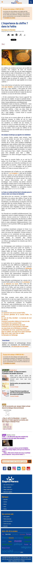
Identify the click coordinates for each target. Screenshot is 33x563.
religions (26, 547)
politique (18, 544)
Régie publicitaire (7, 489)
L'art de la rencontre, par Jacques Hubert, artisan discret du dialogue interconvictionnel (16, 407)
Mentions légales (7, 492)
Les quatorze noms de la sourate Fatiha (13, 313)
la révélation (26, 282)
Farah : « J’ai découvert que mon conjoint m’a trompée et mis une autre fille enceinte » (15, 437)
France (5, 537)
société (7, 551)
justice (4, 541)
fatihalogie (28, 268)
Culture (5, 502)
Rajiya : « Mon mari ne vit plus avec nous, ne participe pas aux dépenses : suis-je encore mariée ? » (16, 453)
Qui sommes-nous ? (8, 484)
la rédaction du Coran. (11, 284)
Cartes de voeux (7, 523)
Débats (5, 504)
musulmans (7, 544)
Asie (3, 534)
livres (10, 541)
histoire (11, 538)
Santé (4, 506)
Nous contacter (7, 487)
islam (27, 537)
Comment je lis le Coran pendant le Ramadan (14, 326)
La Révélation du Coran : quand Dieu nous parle (15, 330)
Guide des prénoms (7, 521)
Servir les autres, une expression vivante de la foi (20, 384)
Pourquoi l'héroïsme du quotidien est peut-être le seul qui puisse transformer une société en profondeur (20, 392)
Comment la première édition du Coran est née (15, 321)
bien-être (8, 534)
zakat (21, 552)
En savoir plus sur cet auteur (20, 346)
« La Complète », (14, 173)
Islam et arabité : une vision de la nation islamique (16, 331)
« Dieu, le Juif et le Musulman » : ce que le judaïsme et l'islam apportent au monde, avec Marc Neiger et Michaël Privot (15, 420)
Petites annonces (7, 519)
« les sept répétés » (7, 87)
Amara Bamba (10, 31)
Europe (28, 534)
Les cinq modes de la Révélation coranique (14, 328)
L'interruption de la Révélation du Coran (13, 325)
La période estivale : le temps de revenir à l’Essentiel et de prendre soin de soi (14, 372)
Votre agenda (6, 516)
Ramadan (5, 526)
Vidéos (5, 509)
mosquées (27, 541)
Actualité (5, 499)
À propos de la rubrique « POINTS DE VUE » (13, 9)
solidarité (16, 552)
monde (18, 541)
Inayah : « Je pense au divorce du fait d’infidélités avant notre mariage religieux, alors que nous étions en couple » (16, 449)
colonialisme (15, 534)
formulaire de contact (9, 18)
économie (22, 534)
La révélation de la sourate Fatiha (11, 323)
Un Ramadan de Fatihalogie (9, 335)
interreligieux (19, 538)
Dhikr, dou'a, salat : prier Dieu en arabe (12, 333)
